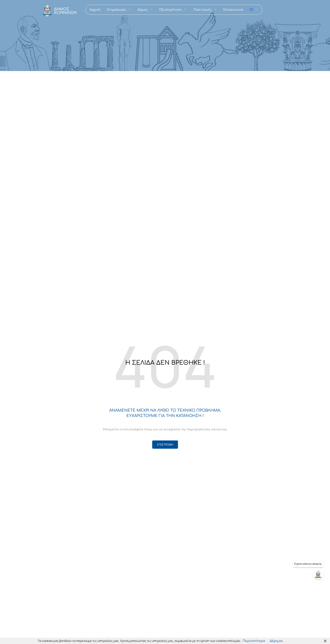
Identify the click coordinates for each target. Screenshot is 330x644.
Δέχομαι (276, 641)
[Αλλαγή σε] (253, 10)
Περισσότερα (254, 641)
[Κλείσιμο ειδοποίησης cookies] (325, 641)
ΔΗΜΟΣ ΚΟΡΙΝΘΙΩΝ (65, 11)
